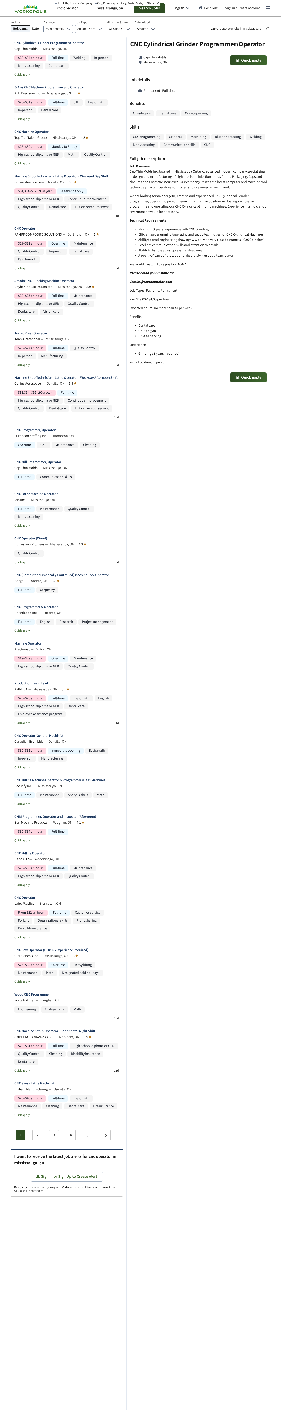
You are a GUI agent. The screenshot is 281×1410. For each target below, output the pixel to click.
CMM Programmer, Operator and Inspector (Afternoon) (55, 817)
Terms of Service (85, 1187)
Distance (49, 23)
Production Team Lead (31, 683)
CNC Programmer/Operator (35, 430)
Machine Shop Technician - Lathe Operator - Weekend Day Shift (61, 176)
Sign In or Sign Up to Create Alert (69, 1176)
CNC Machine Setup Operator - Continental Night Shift (54, 1031)
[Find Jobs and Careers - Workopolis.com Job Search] (30, 8)
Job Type (81, 23)
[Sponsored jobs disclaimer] (267, 28)
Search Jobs (149, 8)
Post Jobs (211, 8)
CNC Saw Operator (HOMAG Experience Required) (51, 950)
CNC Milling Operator (30, 853)
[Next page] (106, 1135)
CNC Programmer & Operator (36, 607)
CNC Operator (24, 229)
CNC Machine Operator (31, 132)
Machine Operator (27, 644)
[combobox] (72, 8)
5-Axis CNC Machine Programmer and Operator (49, 87)
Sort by (15, 22)
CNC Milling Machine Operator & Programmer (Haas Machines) (60, 780)
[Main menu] (267, 8)
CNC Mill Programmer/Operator (37, 462)
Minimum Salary (117, 23)
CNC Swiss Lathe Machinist (34, 1083)
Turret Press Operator (30, 333)
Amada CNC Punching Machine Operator (44, 281)
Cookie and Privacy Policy (28, 1191)
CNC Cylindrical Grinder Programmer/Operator (49, 43)
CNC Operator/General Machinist (38, 736)
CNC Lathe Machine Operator (36, 494)
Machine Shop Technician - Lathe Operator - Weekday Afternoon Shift (66, 378)
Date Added (142, 23)
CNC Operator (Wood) (30, 538)
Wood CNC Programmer (32, 994)
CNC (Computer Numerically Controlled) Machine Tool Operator (61, 575)
